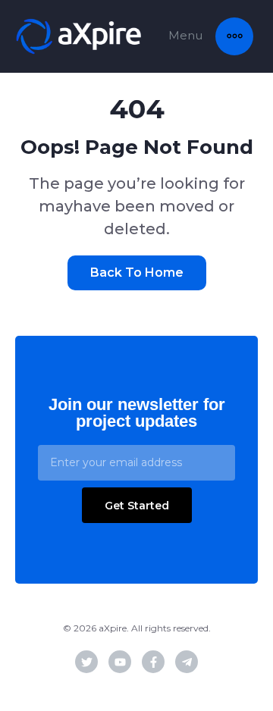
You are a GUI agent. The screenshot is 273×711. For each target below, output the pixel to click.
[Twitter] (86, 661)
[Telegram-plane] (186, 661)
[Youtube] (119, 661)
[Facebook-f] (153, 661)
